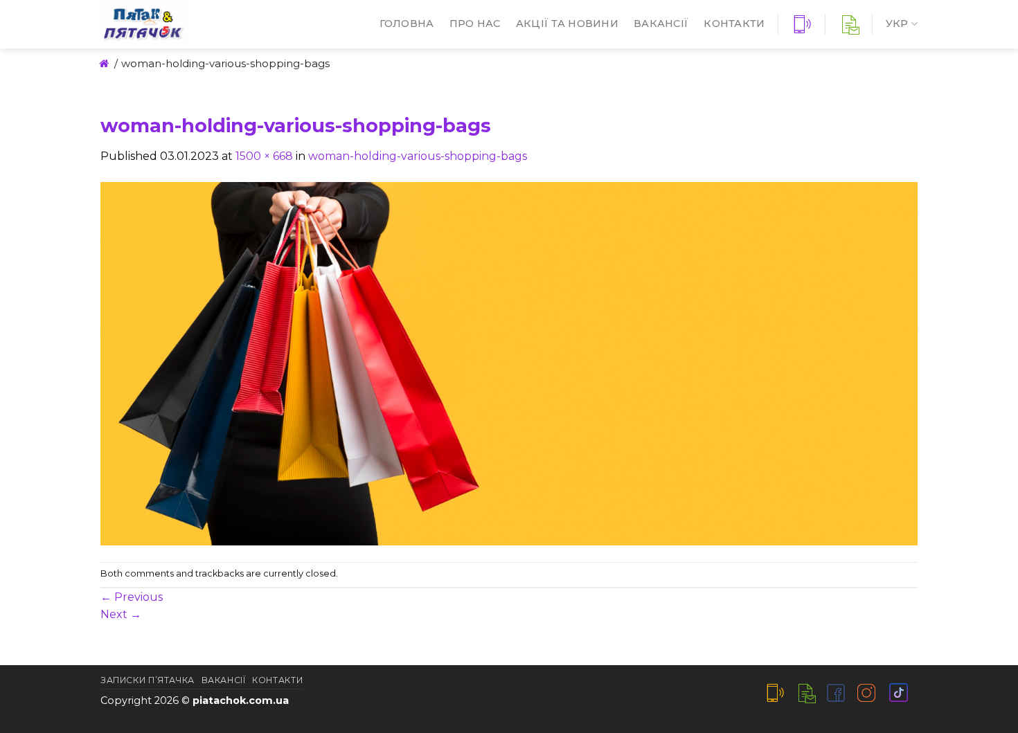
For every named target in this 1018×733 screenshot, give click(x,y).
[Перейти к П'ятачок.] (102, 63)
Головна (406, 23)
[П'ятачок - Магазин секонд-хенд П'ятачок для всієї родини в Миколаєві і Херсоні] (187, 24)
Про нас (475, 23)
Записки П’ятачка (147, 680)
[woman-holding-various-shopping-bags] (509, 363)
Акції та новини (567, 23)
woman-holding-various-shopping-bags (417, 156)
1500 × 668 (264, 156)
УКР (897, 23)
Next (120, 614)
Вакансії (661, 23)
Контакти (734, 23)
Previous (131, 597)
